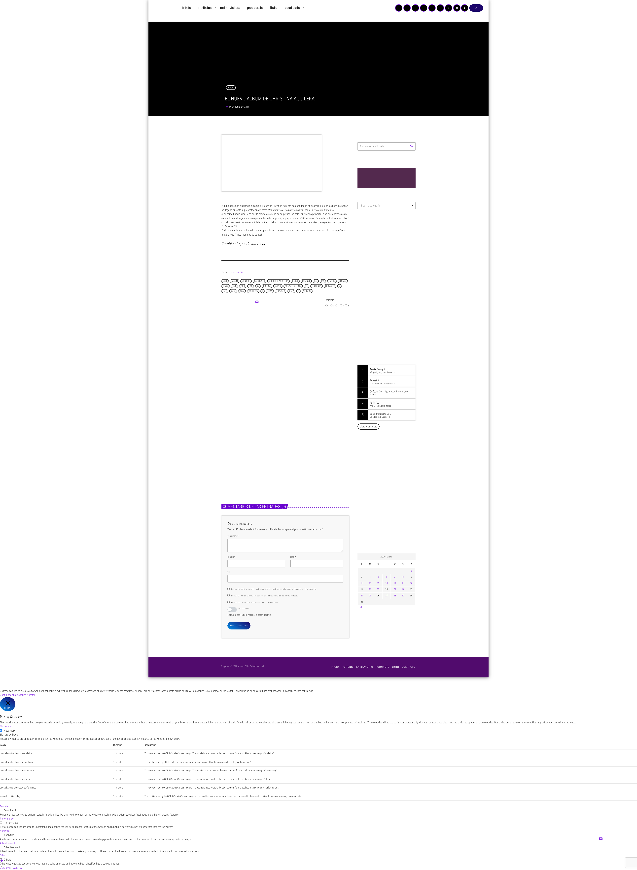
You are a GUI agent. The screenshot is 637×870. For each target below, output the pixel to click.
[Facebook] (440, 8)
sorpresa (253, 291)
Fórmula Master (372, 248)
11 (370, 583)
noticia (267, 286)
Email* (293, 557)
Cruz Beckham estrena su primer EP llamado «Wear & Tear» (314, 462)
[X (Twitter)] (407, 8)
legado (342, 281)
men (235, 286)
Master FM (238, 272)
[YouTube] (398, 8)
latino (332, 281)
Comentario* (232, 536)
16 (411, 583)
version (307, 291)
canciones (259, 281)
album (235, 281)
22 (403, 589)
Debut (295, 281)
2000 (225, 281)
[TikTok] (423, 8)
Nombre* (231, 557)
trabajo (281, 291)
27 (386, 595)
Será (233, 291)
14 (395, 583)
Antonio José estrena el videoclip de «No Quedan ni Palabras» (391, 500)
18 (370, 589)
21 (395, 589)
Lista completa (368, 426)
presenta (316, 286)
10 (362, 583)
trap (291, 291)
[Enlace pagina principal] (161, 8)
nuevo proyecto (293, 286)
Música (228, 454)
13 (386, 583)
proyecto (330, 286)
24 (362, 595)
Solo (242, 291)
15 (403, 583)
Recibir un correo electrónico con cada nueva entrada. (255, 602)
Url (228, 572)
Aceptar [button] (31, 695)
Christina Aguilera (278, 281)
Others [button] (3, 855)
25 (370, 595)
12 (378, 583)
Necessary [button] (5, 726)
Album (231, 87)
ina (322, 281)
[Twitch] (415, 8)
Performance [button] (6, 818)
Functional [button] (5, 806)
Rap (225, 291)
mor (243, 286)
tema (269, 291)
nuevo (278, 286)
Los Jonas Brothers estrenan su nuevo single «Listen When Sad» (249, 462)
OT (306, 286)
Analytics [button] (4, 830)
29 (403, 595)
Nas (250, 286)
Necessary (10, 730)
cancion (246, 281)
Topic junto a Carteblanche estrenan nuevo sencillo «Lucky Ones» (391, 534)
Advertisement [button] (7, 843)
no (258, 286)
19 (378, 589)
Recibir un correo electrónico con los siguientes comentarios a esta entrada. (264, 596)
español (306, 281)
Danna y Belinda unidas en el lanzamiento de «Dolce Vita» (387, 483)
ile (315, 281)
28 (395, 595)
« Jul (359, 607)
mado (225, 286)
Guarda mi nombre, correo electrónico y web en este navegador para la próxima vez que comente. (274, 589)
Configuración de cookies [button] (13, 695)
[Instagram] (432, 8)
